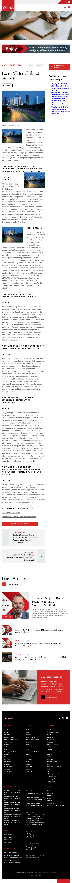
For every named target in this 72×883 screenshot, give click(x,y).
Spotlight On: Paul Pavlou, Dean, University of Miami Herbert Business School (60, 94)
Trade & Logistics (51, 779)
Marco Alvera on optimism (11, 855)
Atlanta (6, 730)
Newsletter (49, 800)
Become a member (52, 803)
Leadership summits (52, 732)
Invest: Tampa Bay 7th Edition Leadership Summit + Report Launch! (12, 804)
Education (39, 65)
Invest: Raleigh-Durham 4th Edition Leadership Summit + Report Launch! (13, 816)
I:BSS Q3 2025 (8, 842)
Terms (31, 875)
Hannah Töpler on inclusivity (12, 860)
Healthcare (50, 756)
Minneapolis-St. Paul (10, 752)
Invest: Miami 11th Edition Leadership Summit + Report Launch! (12, 798)
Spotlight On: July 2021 (59, 84)
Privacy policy (38, 875)
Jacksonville (7, 747)
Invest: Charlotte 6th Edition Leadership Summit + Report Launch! (12, 810)
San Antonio (7, 769)
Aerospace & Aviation (52, 744)
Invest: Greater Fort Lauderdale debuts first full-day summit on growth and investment (33, 805)
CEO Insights (50, 739)
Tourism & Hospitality (52, 776)
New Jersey (7, 756)
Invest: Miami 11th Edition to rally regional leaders (34, 794)
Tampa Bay (7, 774)
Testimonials (50, 795)
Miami (30, 65)
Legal (48, 764)
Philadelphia (7, 761)
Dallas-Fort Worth (9, 737)
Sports (48, 771)
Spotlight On (50, 730)
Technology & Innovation (53, 774)
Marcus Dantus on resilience (12, 862)
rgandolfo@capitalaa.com (32, 848)
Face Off (49, 734)
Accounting (50, 742)
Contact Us (50, 793)
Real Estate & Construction (54, 766)
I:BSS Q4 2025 (8, 839)
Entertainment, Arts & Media (54, 752)
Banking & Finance (52, 747)
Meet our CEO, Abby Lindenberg (55, 805)
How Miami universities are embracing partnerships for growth (61, 88)
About (48, 791)
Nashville (6, 754)
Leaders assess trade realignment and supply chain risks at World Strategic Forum (34, 824)
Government (50, 754)
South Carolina (8, 771)
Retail (48, 769)
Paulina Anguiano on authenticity (13, 857)
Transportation (51, 781)
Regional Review (51, 737)
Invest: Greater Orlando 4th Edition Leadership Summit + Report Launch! (13, 792)
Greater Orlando (8, 742)
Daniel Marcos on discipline (11, 852)
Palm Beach (7, 759)
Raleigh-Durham (8, 766)
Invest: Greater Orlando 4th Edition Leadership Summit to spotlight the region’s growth (35, 799)
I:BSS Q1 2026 (8, 837)
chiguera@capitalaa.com (32, 836)
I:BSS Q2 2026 (8, 834)
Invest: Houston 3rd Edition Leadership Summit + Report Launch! (12, 822)
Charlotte (6, 734)
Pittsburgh (7, 764)
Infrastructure (50, 759)
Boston (6, 732)
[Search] (65, 7)
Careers (49, 798)
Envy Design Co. (53, 872)
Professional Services (52, 761)
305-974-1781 (29, 838)
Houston (6, 744)
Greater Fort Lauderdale (10, 739)
